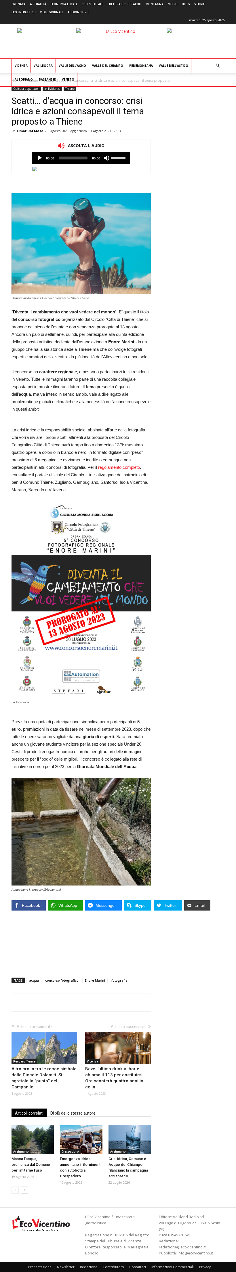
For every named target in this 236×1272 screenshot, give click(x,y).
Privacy (205, 1267)
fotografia (119, 980)
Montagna (154, 4)
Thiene (70, 89)
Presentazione (40, 1267)
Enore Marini (95, 980)
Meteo (173, 4)
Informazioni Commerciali (172, 1267)
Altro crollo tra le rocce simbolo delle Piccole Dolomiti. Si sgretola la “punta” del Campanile (44, 1078)
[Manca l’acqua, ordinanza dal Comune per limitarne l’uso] (33, 1139)
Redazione (88, 1267)
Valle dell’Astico (173, 66)
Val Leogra (43, 66)
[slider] (119, 157)
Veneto (68, 79)
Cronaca (19, 4)
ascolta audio (40, 158)
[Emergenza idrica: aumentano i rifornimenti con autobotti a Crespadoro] (81, 1139)
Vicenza (21, 66)
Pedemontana (141, 66)
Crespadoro (70, 1151)
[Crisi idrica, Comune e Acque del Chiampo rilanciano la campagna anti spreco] (130, 1139)
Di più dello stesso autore (73, 1113)
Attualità (38, 4)
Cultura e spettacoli (124, 4)
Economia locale (64, 4)
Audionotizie (78, 12)
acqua (34, 980)
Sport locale (92, 4)
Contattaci (137, 1267)
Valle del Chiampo (107, 66)
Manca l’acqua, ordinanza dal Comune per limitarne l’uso (31, 1164)
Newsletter (66, 1267)
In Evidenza (52, 89)
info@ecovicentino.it (195, 1253)
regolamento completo (119, 467)
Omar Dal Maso (30, 131)
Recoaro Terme (24, 1061)
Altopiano (24, 79)
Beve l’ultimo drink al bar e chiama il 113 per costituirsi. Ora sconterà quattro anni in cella (114, 1078)
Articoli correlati (29, 1113)
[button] (217, 65)
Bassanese (47, 79)
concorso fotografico (62, 980)
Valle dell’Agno (72, 66)
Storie (199, 4)
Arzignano (21, 1151)
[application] (81, 158)
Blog (186, 4)
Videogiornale (51, 12)
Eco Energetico (24, 12)
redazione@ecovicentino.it (182, 1247)
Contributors (113, 1267)
